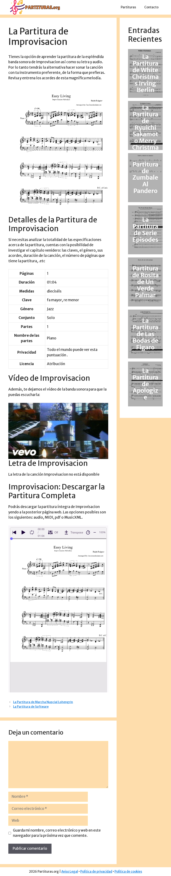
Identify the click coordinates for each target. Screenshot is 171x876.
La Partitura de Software (31, 706)
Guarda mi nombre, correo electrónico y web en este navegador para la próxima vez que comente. (57, 833)
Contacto (151, 7)
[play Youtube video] (58, 431)
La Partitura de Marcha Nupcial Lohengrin (43, 702)
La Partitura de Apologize (145, 384)
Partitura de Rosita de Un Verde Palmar (145, 281)
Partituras (128, 7)
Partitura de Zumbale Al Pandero (145, 177)
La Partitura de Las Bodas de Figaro (145, 333)
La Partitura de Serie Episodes (145, 230)
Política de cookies (128, 871)
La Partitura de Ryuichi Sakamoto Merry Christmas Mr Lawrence (145, 134)
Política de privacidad (96, 871)
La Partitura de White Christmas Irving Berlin (145, 73)
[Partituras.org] (34, 7)
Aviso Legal (69, 871)
